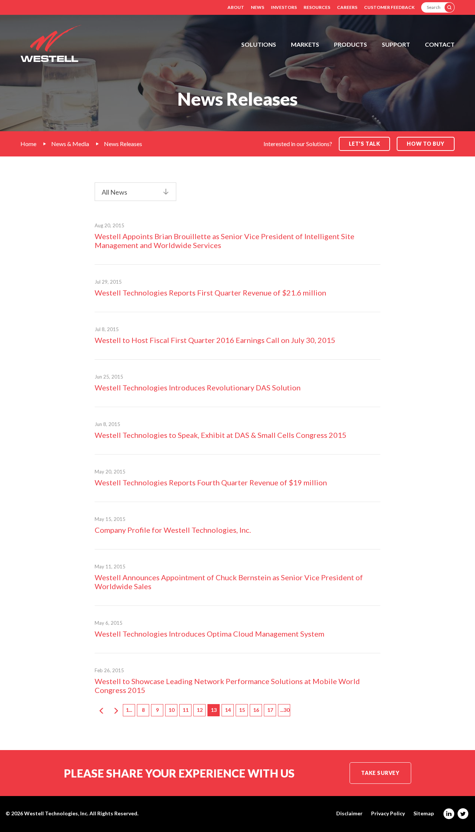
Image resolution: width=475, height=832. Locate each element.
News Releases (123, 143)
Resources (317, 7)
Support (396, 44)
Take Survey (380, 773)
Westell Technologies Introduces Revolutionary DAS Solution (198, 387)
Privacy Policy (388, 813)
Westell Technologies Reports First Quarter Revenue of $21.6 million (210, 292)
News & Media (70, 143)
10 (171, 710)
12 (200, 710)
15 (242, 710)
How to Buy (426, 144)
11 (186, 710)
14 (228, 710)
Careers (347, 7)
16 (256, 710)
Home (28, 143)
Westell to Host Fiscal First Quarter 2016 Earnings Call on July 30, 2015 (215, 340)
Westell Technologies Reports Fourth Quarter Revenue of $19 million (211, 482)
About (235, 7)
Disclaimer (349, 813)
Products (350, 44)
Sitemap (423, 813)
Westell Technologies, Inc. (56, 813)
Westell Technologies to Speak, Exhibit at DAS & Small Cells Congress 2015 (221, 434)
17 (270, 710)
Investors (284, 7)
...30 (284, 710)
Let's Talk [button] (364, 144)
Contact (440, 44)
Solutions (258, 44)
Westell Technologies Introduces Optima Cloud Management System (209, 633)
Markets (305, 44)
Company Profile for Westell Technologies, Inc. (173, 529)
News (257, 7)
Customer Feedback (389, 7)
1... (129, 710)
